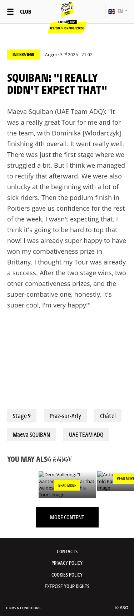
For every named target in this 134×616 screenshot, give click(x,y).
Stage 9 (22, 416)
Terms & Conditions (23, 608)
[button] (117, 11)
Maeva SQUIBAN (31, 434)
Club (25, 11)
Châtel (108, 416)
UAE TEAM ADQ (86, 434)
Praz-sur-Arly (65, 416)
